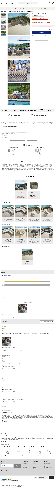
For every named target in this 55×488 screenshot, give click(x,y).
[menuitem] (3, 6)
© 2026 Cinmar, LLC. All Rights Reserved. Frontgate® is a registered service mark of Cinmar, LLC (14, 477)
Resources (46, 461)
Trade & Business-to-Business (48, 467)
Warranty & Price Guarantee (32, 140)
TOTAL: (52, 28)
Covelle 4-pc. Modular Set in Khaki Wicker (25, 11)
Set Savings (35, 16)
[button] (8, 3)
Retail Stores (45, 464)
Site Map (30, 477)
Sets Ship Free (41, 16)
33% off (48, 22)
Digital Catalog (46, 466)
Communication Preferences (26, 473)
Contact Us (2, 473)
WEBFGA (17, 480)
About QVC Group (36, 466)
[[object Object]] (27, 351)
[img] (19, 24)
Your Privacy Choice (19, 473)
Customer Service (26, 461)
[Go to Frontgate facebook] (1, 470)
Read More (3, 441)
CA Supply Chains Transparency (34, 473)
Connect (2, 461)
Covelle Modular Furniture (6, 446)
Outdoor (5, 11)
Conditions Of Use (41, 473)
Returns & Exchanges (21, 140)
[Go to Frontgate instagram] (6, 470)
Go (51, 477)
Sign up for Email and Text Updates (6, 463)
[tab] (5, 110)
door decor (43, 446)
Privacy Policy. (19, 486)
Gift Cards (45, 468)
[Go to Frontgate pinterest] (4, 470)
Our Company (35, 461)
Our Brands (35, 464)
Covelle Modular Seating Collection (10, 126)
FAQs (24, 468)
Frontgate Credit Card (7, 473)
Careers (34, 467)
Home (2, 11)
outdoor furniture (36, 446)
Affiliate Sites (35, 477)
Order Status (25, 467)
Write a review (42, 18)
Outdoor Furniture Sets (12, 11)
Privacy (34, 468)
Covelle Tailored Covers (16, 446)
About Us (34, 463)
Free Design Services (47, 463)
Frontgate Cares (12, 473)
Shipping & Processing (14, 140)
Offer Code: (14, 480)
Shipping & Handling (26, 464)
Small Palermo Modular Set (27, 446)
